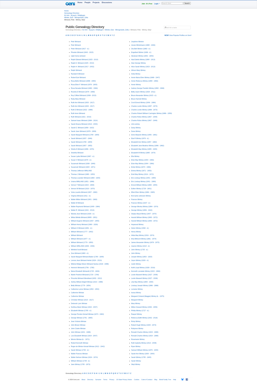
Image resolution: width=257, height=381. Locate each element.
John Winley (135, 253)
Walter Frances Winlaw (79, 354)
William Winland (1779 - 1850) (82, 242)
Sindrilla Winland (77, 153)
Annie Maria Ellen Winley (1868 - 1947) (145, 77)
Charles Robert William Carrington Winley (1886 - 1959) (151, 113)
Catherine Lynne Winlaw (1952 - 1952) (85, 289)
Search (187, 3)
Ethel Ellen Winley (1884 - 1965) (143, 192)
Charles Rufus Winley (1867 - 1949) (144, 117)
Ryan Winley (135, 346)
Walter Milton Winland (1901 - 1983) (84, 199)
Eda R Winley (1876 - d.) (140, 138)
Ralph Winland (76, 70)
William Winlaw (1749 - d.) (80, 361)
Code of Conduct (146, 379)
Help (174, 379)
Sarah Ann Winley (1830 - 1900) (142, 354)
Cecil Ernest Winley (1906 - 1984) (143, 102)
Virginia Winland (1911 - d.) (81, 196)
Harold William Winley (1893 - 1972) (144, 217)
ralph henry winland (78, 56)
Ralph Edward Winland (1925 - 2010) (84, 60)
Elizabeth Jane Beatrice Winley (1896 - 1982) (147, 146)
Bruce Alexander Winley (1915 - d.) (143, 95)
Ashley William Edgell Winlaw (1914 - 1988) (87, 282)
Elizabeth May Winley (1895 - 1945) (144, 149)
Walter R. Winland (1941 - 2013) (82, 210)
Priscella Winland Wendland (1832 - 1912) (86, 278)
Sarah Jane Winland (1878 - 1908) (83, 131)
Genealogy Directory (71, 13)
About (83, 379)
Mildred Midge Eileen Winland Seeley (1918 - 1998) (90, 264)
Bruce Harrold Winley (139, 99)
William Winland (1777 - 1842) (82, 232)
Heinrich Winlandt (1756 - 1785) (82, 268)
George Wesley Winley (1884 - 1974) (144, 207)
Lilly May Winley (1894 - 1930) (142, 282)
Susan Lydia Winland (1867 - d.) (82, 156)
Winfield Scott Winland (79, 250)
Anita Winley (135, 74)
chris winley (135, 124)
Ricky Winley (136, 321)
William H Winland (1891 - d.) (81, 228)
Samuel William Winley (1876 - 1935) (144, 350)
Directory (90, 379)
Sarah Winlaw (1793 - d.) (80, 350)
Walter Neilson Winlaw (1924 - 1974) (84, 357)
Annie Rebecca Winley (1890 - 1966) (144, 81)
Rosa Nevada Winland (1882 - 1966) (84, 88)
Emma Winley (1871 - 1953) (141, 171)
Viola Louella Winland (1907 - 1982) (84, 192)
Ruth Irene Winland (78, 113)
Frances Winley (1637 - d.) (140, 203)
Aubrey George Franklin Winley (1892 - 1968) (147, 88)
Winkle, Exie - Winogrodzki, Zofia (76, 17)
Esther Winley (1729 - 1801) (141, 189)
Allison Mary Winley (138, 70)
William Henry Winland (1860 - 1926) (84, 224)
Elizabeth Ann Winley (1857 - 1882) (144, 142)
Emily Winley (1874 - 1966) (141, 167)
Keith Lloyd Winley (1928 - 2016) (143, 268)
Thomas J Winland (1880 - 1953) (83, 174)
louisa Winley (136, 293)
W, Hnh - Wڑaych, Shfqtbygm (74, 15)
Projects (96, 2)
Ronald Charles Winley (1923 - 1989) (144, 332)
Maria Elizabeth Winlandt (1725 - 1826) (85, 271)
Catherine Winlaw (77, 293)
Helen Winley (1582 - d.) (140, 228)
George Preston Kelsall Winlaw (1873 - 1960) (87, 314)
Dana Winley (136, 131)
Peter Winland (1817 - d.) (80, 49)
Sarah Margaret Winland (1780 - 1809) (85, 135)
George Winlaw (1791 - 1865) (81, 318)
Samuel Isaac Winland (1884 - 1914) (84, 120)
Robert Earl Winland (78, 77)
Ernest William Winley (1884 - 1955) (144, 185)
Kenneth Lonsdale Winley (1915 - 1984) (145, 271)
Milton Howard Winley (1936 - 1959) (144, 307)
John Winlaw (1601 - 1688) (81, 332)
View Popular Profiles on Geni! (178, 35)
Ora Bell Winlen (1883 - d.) (140, 49)
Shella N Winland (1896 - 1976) (82, 149)
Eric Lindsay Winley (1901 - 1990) (143, 178)
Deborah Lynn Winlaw (79, 303)
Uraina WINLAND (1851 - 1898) (82, 181)
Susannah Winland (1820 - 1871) (83, 167)
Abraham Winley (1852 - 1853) (142, 56)
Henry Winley (136, 232)
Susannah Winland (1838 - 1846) (83, 164)
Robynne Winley (137, 328)
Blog (155, 379)
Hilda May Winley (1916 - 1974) (142, 235)
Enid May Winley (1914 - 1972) (142, 174)
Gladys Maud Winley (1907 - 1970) (143, 214)
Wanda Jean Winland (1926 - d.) (83, 214)
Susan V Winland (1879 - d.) (81, 160)
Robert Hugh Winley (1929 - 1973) (143, 325)
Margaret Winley (137, 300)
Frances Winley (136, 199)
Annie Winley (136, 85)
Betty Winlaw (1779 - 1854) (81, 285)
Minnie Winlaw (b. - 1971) (80, 339)
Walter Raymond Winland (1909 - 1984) (85, 207)
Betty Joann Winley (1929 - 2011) (143, 92)
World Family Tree (165, 379)
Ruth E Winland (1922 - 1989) (82, 110)
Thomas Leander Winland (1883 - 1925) (85, 178)
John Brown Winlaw (78, 325)
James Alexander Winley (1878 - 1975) (145, 242)
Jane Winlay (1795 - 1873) (80, 364)
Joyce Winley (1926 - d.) (140, 260)
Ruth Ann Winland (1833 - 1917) (82, 102)
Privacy (111, 379)
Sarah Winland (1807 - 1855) (81, 146)
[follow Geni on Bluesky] (181, 379)
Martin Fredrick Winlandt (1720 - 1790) (85, 275)
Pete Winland (76, 42)
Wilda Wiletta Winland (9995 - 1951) (84, 217)
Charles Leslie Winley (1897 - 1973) (144, 106)
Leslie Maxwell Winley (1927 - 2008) (144, 275)
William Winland (77, 235)
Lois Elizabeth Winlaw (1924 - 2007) (84, 336)
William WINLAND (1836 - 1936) (83, 246)
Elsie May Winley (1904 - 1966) (142, 160)
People (87, 2)
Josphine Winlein (137, 42)
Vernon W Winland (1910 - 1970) (83, 189)
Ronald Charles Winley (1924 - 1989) (144, 336)
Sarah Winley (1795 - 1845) (141, 357)
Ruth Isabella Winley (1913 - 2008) (143, 343)
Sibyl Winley (135, 364)
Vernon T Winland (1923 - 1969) (82, 185)
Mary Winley (135, 303)
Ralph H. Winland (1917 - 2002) (82, 67)
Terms (105, 379)
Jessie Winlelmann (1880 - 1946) (143, 45)
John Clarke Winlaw (78, 328)
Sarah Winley (136, 361)
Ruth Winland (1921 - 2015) (81, 117)
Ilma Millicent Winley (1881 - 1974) (143, 239)
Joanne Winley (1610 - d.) (140, 246)
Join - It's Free (147, 4)
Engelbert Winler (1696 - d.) (141, 52)
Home (80, 2)
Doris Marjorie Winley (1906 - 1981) (144, 135)
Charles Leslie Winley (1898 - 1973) (144, 110)
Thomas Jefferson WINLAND (81, 171)
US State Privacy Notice (124, 379)
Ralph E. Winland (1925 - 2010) (82, 63)
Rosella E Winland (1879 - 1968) (83, 92)
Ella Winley (135, 156)
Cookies (136, 379)
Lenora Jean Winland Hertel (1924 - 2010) (86, 260)
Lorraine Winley (137, 289)
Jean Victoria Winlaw (78, 321)
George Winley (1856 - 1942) (141, 210)
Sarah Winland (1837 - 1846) (81, 138)
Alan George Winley (138, 63)
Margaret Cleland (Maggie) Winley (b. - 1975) (147, 296)
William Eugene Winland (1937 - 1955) (85, 221)
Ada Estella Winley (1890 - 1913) (143, 60)
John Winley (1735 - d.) (139, 250)
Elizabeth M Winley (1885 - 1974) (143, 153)
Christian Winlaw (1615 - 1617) (82, 300)
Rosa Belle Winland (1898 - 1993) (83, 81)
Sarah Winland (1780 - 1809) (81, 142)
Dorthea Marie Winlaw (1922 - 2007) (84, 307)
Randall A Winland (77, 74)
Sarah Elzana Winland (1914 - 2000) (84, 124)
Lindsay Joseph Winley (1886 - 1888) (144, 285)
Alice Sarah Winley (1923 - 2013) (143, 67)
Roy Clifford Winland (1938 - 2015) (83, 95)
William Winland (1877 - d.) (81, 239)
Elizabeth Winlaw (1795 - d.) (81, 311)
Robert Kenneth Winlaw (79, 343)
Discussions (107, 2)
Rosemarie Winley (138, 339)
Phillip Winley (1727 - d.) (140, 311)
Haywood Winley (137, 224)
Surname (98, 379)
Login (156, 4)
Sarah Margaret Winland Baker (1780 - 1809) (87, 257)
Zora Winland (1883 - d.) (80, 253)
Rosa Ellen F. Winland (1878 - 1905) (84, 85)
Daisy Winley (136, 128)
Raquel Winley (136, 314)
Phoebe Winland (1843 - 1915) (82, 52)
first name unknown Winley (141, 196)
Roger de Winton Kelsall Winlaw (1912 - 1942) (88, 346)
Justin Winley (136, 264)
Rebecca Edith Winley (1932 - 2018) (144, 318)
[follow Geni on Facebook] (186, 379)
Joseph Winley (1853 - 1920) (141, 257)
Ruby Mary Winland (78, 99)
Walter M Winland (77, 203)
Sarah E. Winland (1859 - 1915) (82, 128)
